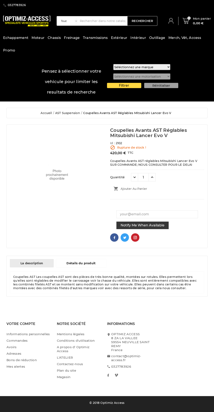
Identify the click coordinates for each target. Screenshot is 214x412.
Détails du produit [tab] (81, 263)
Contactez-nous (70, 364)
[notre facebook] (108, 375)
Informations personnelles (28, 334)
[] (172, 21)
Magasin (64, 377)
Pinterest (135, 237)
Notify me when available (142, 225)
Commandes (17, 341)
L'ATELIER (65, 357)
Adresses (13, 354)
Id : (113, 143)
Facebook (114, 237)
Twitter (125, 237)
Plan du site (66, 370)
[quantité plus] (152, 177)
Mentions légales (71, 334)
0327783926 (121, 366)
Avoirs (11, 347)
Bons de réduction (21, 360)
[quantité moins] (134, 177)
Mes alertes (15, 366)
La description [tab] (31, 263)
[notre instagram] (116, 375)
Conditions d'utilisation (76, 341)
